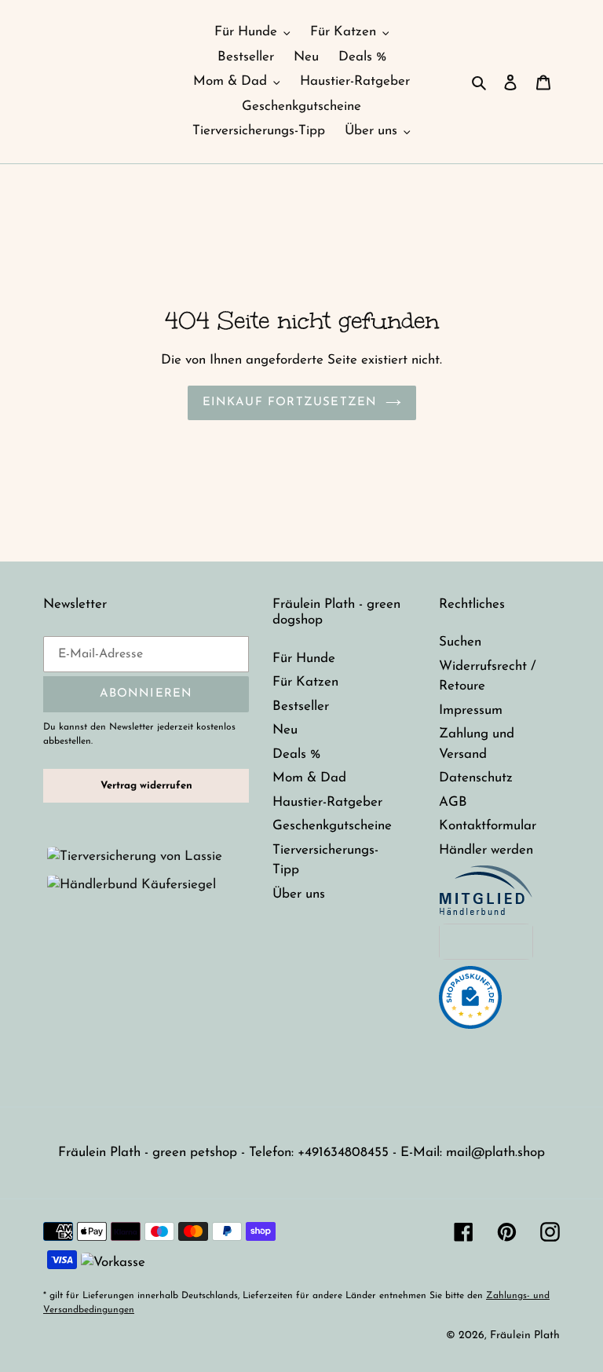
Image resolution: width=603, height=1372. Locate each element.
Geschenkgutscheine (332, 825)
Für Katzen (305, 682)
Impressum (470, 710)
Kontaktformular (487, 825)
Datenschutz (476, 778)
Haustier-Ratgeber (327, 802)
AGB (453, 802)
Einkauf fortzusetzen (290, 402)
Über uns (298, 894)
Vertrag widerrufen (146, 786)
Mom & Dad (309, 778)
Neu (285, 730)
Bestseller (300, 706)
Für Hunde (303, 658)
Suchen (460, 642)
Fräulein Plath (525, 1335)
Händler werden (486, 850)
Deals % (296, 754)
